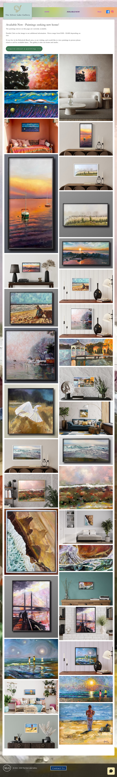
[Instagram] (112, 11)
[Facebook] (107, 11)
